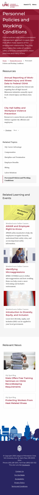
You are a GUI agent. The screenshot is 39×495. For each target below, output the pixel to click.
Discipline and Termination (15, 157)
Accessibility (19, 479)
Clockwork (26, 465)
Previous (8, 130)
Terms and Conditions (19, 486)
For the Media (19, 475)
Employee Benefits (12, 162)
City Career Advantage (13, 147)
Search (26, 4)
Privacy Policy (19, 483)
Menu (34, 4)
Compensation (10, 152)
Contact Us (19, 471)
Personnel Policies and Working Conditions (17, 179)
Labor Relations (11, 172)
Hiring (7, 167)
